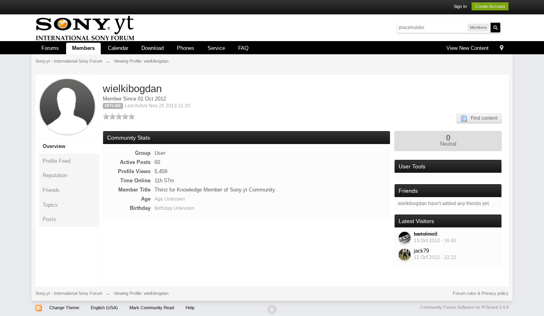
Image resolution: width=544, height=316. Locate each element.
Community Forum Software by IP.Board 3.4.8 (464, 307)
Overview (54, 146)
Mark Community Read (151, 307)
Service (216, 48)
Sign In (460, 6)
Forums (50, 48)
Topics (50, 205)
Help (190, 307)
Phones (185, 48)
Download (152, 48)
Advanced (505, 27)
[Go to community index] (85, 27)
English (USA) (104, 307)
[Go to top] (272, 309)
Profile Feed (56, 161)
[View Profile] (404, 238)
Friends (51, 190)
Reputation (55, 175)
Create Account (490, 6)
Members (83, 48)
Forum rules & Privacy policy (481, 293)
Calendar (118, 48)
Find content (482, 118)
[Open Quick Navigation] (501, 48)
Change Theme (64, 307)
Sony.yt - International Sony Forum (68, 293)
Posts (49, 219)
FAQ (243, 48)
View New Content (467, 48)
